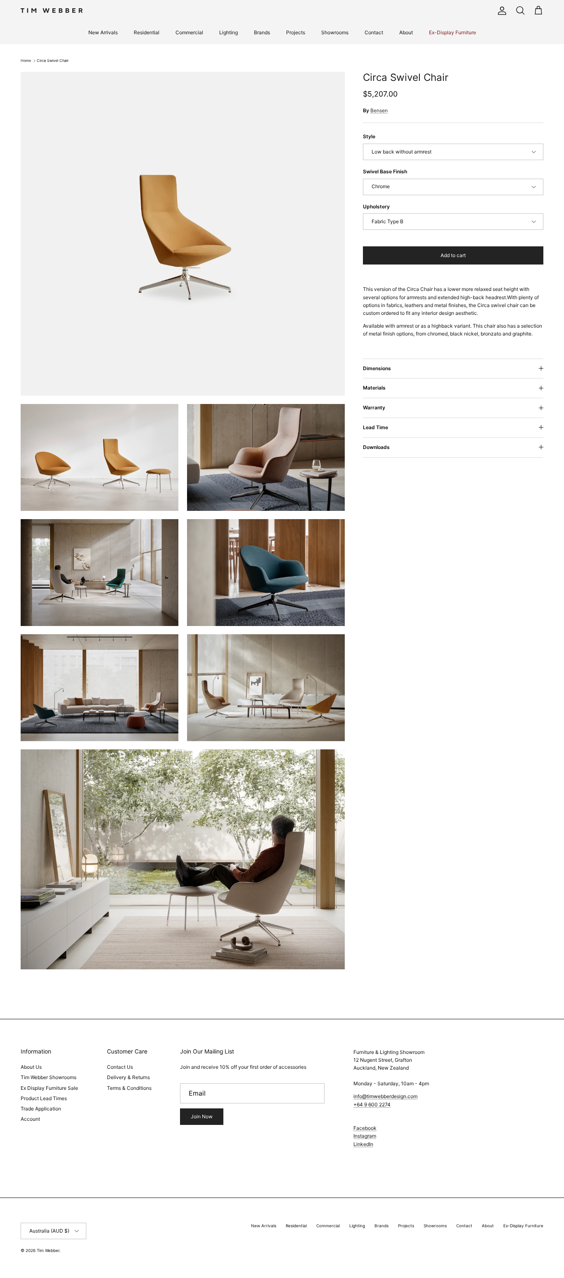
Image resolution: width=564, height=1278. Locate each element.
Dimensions (377, 368)
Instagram (364, 1136)
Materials (374, 388)
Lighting (228, 32)
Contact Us (120, 1067)
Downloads (376, 447)
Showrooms (334, 32)
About (406, 32)
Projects (295, 32)
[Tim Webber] (52, 10)
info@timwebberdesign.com (385, 1096)
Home (26, 60)
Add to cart (453, 255)
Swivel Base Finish (385, 171)
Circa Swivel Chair (53, 60)
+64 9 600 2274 (372, 1104)
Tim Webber (48, 1250)
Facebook (365, 1128)
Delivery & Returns (128, 1077)
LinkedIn (363, 1144)
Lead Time (375, 427)
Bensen (379, 110)
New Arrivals (103, 32)
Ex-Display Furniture (452, 32)
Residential (146, 32)
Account (30, 1119)
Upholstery (376, 206)
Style (369, 136)
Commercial (189, 32)
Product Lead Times (44, 1098)
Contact (374, 32)
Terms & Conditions (129, 1088)
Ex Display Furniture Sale (49, 1088)
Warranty (374, 407)
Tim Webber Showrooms (48, 1077)
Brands (262, 32)
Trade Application (41, 1109)
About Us (31, 1067)
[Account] (500, 11)
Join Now (202, 1116)
